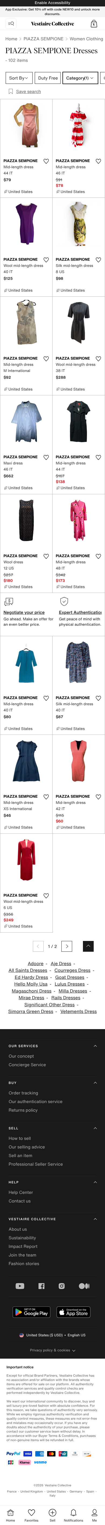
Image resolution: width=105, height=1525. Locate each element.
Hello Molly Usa (30, 984)
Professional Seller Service (36, 1164)
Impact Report (23, 1246)
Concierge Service (27, 1064)
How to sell (20, 1138)
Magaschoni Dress (31, 991)
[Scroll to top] (88, 946)
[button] (94, 23)
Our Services (23, 1046)
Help (14, 1182)
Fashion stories (24, 1263)
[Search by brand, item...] (11, 24)
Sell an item (20, 1155)
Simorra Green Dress (30, 1011)
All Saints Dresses (28, 970)
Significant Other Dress (49, 1004)
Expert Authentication (81, 612)
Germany (75, 1492)
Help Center (21, 1192)
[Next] (66, 946)
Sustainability (22, 1237)
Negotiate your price (24, 612)
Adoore (36, 963)
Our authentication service (35, 1101)
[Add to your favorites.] (46, 161)
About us (18, 1229)
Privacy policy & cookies (50, 1350)
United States (56, 1492)
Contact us (20, 1201)
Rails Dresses (65, 997)
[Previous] (38, 946)
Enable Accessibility (52, 3)
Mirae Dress (31, 997)
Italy (52, 1496)
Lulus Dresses (70, 984)
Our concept (21, 1056)
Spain (90, 1492)
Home (11, 38)
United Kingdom (31, 1492)
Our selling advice (27, 1147)
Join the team (22, 1255)
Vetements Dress (78, 1011)
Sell (14, 1128)
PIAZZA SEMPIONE (43, 38)
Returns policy (23, 1110)
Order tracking (23, 1093)
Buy (13, 1083)
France (12, 1492)
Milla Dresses (73, 991)
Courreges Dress (72, 970)
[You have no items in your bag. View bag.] (94, 23)
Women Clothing (86, 38)
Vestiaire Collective (32, 1219)
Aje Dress (61, 963)
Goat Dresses (69, 977)
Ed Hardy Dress (31, 977)
